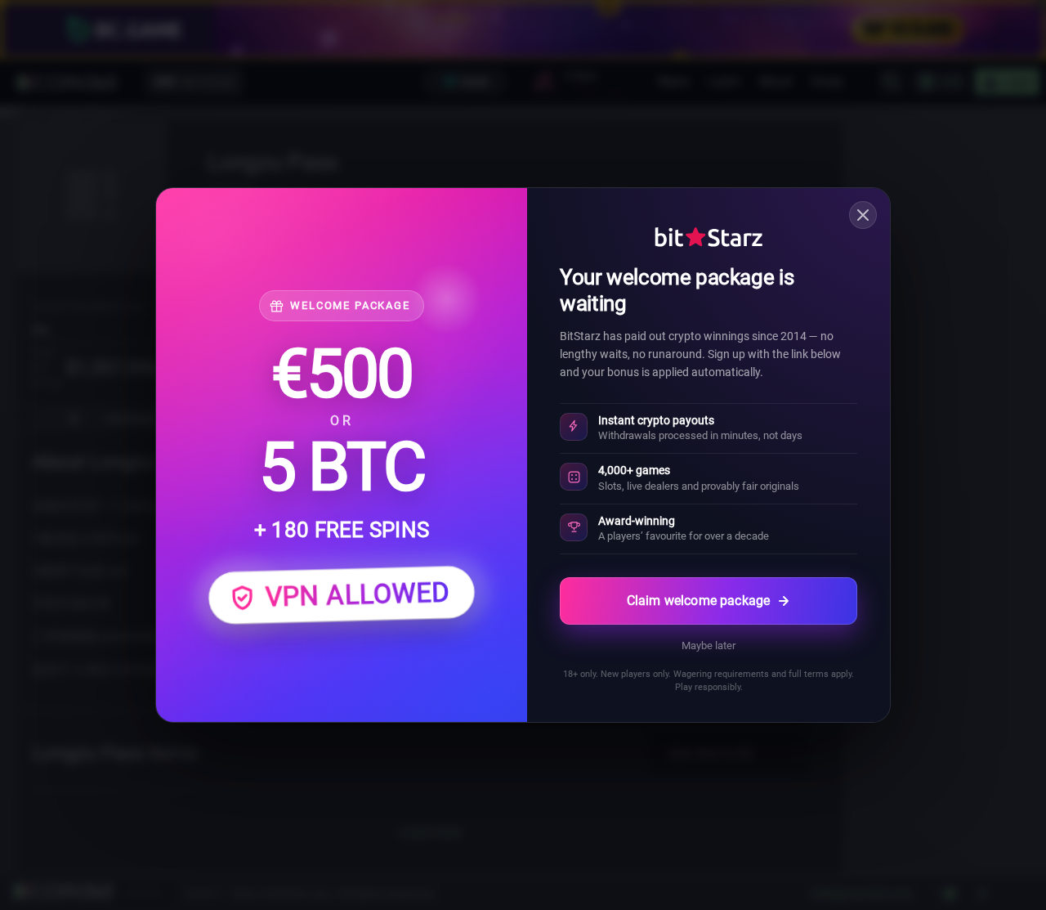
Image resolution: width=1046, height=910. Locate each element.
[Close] (863, 215)
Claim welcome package (698, 600)
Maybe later (708, 645)
